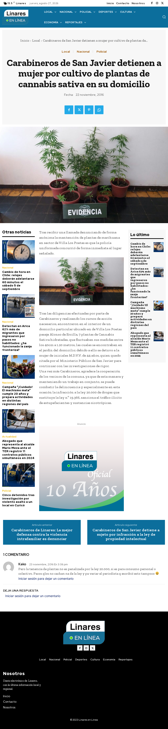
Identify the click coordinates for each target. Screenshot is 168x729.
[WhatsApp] (99, 109)
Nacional (83, 51)
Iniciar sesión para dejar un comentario (46, 578)
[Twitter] (162, 3)
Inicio (24, 41)
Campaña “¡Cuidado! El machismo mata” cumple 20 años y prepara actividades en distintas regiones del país (17, 395)
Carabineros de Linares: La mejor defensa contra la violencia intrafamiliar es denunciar (42, 534)
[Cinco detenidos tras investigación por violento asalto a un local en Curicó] (18, 475)
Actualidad (9, 436)
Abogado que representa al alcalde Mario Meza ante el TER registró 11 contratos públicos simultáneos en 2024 (18, 449)
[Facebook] (151, 3)
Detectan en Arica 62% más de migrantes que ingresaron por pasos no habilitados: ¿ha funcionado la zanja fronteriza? (17, 338)
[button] (164, 17)
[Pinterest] (89, 109)
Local (36, 41)
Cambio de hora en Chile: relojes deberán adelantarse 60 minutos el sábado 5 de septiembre (18, 280)
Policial (101, 51)
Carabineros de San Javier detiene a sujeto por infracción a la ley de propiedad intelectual (126, 534)
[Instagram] (157, 3)
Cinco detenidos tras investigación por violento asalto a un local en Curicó (18, 500)
